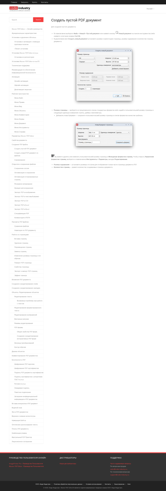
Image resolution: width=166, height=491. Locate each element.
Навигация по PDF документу (25, 230)
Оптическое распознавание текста (24, 425)
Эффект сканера (20, 275)
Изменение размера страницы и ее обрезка (27, 257)
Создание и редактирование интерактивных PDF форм (27, 337)
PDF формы (18, 327)
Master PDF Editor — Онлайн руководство (27, 29)
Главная (14, 2)
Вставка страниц (20, 239)
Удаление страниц (21, 243)
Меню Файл (18, 98)
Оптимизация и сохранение (24, 173)
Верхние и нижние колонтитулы (23, 416)
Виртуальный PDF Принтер (22, 437)
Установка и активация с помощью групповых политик (27, 43)
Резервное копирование (23, 184)
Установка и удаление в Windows (24, 37)
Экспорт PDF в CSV (21, 201)
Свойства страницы (21, 267)
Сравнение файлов (21, 226)
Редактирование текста (23, 296)
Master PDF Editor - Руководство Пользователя (26, 466)
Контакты (44, 2)
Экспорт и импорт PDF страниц (25, 271)
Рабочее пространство (20, 94)
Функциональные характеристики (24, 33)
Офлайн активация (21, 85)
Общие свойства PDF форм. (27, 332)
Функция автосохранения (23, 188)
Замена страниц (20, 251)
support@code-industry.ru (119, 475)
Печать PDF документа (20, 429)
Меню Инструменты (21, 127)
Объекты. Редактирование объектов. (25, 292)
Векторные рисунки (21, 319)
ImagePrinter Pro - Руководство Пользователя (26, 463)
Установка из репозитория (24, 57)
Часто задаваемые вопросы (120, 463)
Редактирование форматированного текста (27, 309)
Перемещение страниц (23, 247)
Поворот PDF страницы (23, 263)
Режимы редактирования (23, 323)
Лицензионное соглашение (22, 441)
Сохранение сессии (21, 168)
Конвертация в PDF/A (22, 218)
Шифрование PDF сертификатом (26, 368)
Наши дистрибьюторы (68, 463)
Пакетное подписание (22, 392)
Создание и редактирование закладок (26, 288)
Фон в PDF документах (20, 412)
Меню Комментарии (21, 115)
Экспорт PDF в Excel (21, 205)
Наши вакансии (119, 484)
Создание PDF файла (20, 144)
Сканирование (19, 160)
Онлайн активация (21, 81)
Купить (34, 2)
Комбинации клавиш (19, 433)
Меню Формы (19, 119)
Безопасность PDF (18, 360)
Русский (150, 9)
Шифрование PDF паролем (24, 364)
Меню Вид (18, 106)
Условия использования (94, 484)
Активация (16, 77)
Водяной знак (17, 408)
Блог (129, 484)
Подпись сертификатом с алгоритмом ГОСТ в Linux (28, 378)
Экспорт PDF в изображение (24, 192)
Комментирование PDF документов (25, 356)
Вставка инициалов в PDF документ (25, 403)
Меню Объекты (20, 111)
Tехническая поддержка (21, 65)
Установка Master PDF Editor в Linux (25, 53)
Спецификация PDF (21, 213)
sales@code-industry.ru (118, 469)
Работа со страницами (20, 235)
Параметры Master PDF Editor (23, 136)
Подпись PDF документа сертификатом (28, 372)
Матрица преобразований (24, 343)
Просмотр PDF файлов (20, 222)
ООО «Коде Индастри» (43, 484)
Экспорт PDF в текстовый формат (26, 196)
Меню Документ (20, 123)
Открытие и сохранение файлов (24, 164)
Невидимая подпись (21, 388)
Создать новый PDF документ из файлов (26, 154)
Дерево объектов (18, 351)
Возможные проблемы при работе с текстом (29, 302)
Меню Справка (19, 132)
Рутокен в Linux (20, 384)
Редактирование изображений (25, 315)
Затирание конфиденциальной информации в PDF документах (25, 397)
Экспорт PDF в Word (21, 209)
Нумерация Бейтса (19, 420)
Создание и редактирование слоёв (25, 284)
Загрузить (24, 2)
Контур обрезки (20, 347)
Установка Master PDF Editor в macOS (26, 61)
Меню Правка (19, 102)
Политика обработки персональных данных (68, 484)
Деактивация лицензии (23, 89)
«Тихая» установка (21, 49)
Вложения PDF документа (21, 279)
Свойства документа (19, 140)
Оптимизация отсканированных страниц (26, 178)
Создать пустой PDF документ (25, 149)
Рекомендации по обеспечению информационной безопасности (24, 71)
